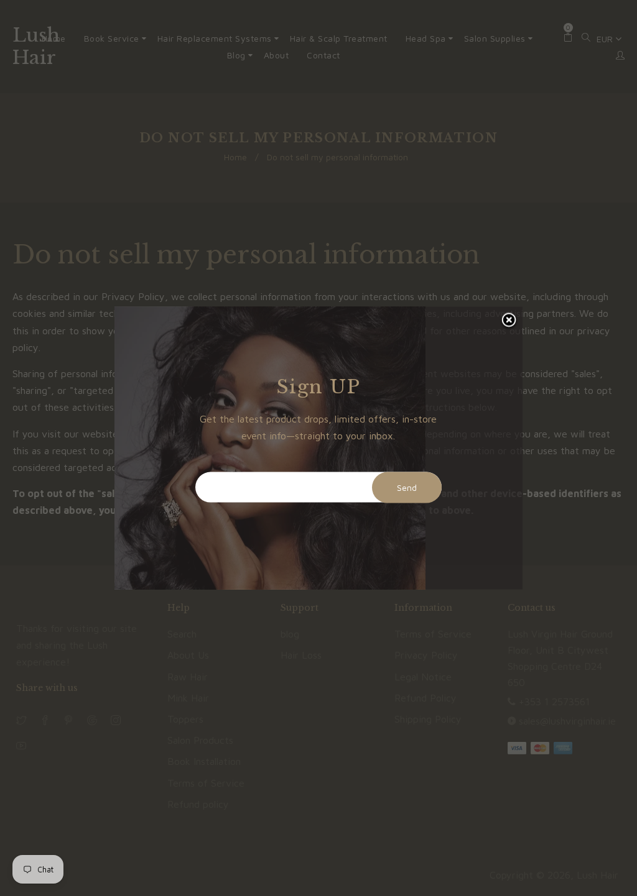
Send (407, 487)
